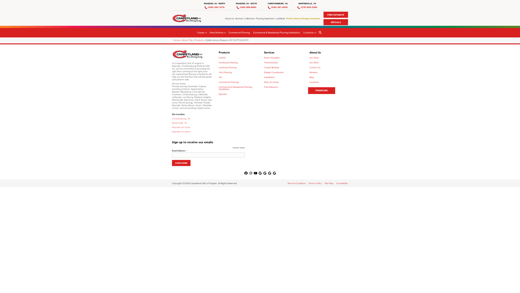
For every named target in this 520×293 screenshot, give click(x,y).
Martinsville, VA (179, 123)
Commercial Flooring (239, 32)
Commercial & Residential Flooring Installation (276, 32)
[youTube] (256, 173)
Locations (308, 32)
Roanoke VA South (181, 127)
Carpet (200, 32)
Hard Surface (216, 32)
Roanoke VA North (181, 131)
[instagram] (251, 173)
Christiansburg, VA (181, 118)
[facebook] (246, 173)
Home (176, 40)
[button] (336, 15)
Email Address (179, 150)
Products (198, 40)
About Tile (187, 40)
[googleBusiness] (260, 173)
